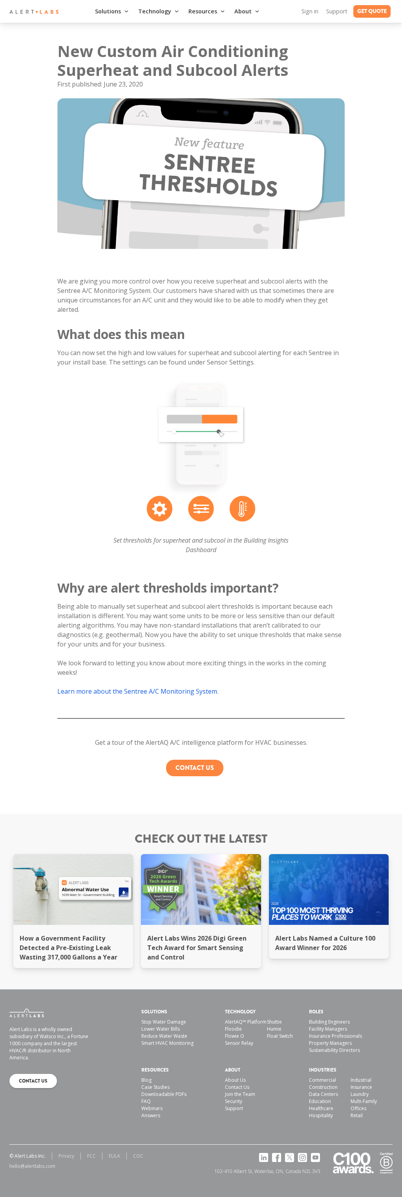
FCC (91, 1156)
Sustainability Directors (334, 1050)
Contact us (194, 767)
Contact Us (237, 1087)
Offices (358, 1108)
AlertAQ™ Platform (246, 1021)
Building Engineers (329, 1021)
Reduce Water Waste (164, 1036)
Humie (274, 1029)
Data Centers (323, 1094)
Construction (323, 1087)
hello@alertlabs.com (32, 1166)
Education (320, 1101)
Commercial (322, 1080)
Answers (150, 1115)
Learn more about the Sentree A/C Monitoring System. (137, 691)
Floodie (233, 1029)
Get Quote (372, 11)
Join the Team (240, 1094)
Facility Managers (328, 1029)
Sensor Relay (239, 1043)
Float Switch (280, 1036)
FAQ (146, 1101)
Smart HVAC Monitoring (167, 1043)
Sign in (310, 11)
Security (233, 1101)
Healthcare (321, 1108)
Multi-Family (364, 1101)
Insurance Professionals (335, 1036)
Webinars (152, 1108)
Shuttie (274, 1021)
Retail (357, 1115)
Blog (146, 1080)
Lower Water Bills (160, 1029)
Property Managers (330, 1043)
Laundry (360, 1094)
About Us (235, 1080)
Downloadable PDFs (163, 1094)
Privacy (66, 1156)
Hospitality (321, 1115)
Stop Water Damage (163, 1021)
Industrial (361, 1080)
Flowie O (234, 1036)
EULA (114, 1156)
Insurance (361, 1087)
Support (336, 11)
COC (138, 1156)
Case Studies (155, 1087)
